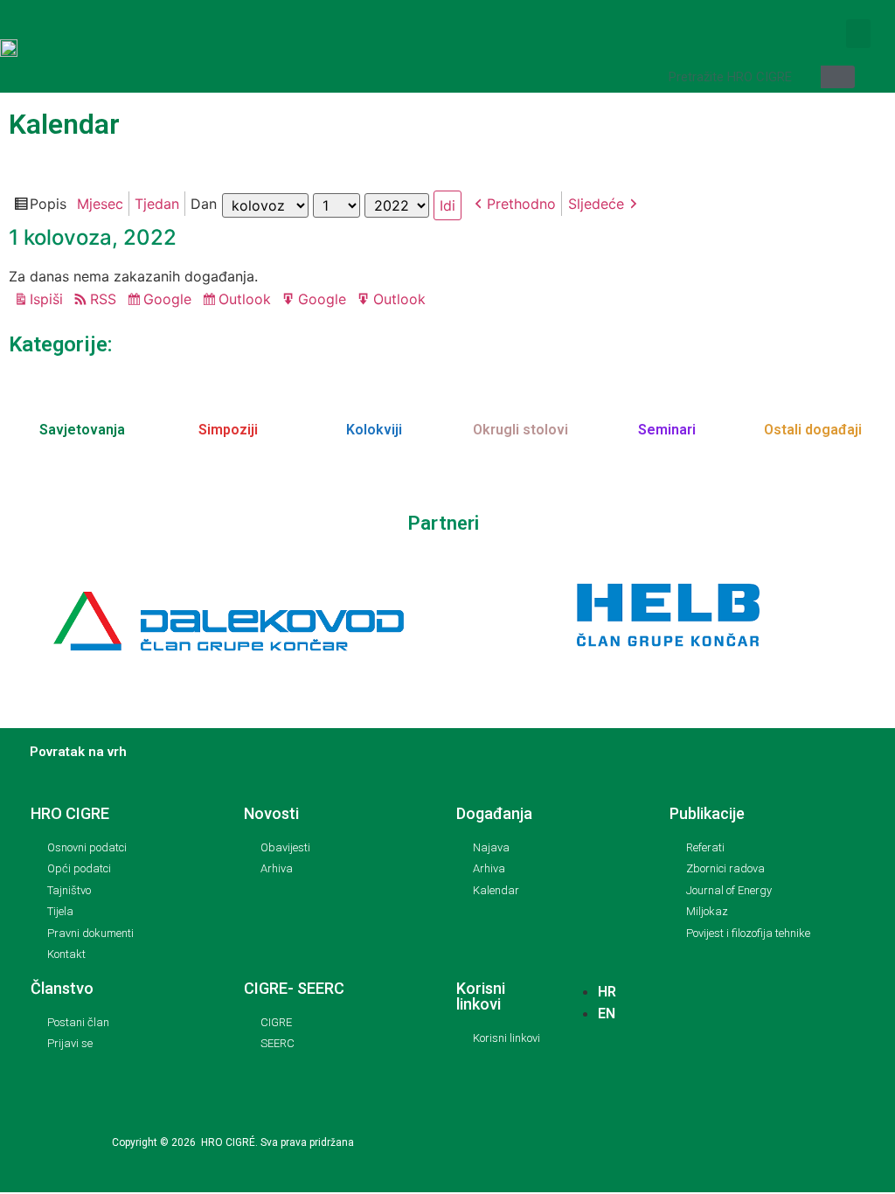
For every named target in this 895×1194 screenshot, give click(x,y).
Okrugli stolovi (520, 429)
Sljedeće (596, 203)
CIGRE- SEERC (294, 988)
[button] (858, 33)
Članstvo (62, 988)
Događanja (494, 813)
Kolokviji (374, 429)
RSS (103, 299)
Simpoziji (228, 429)
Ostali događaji (813, 429)
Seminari (667, 429)
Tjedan (157, 203)
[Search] (838, 77)
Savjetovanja (82, 429)
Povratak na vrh (78, 752)
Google (170, 300)
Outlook (247, 300)
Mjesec (100, 203)
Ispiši (49, 300)
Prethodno (521, 203)
